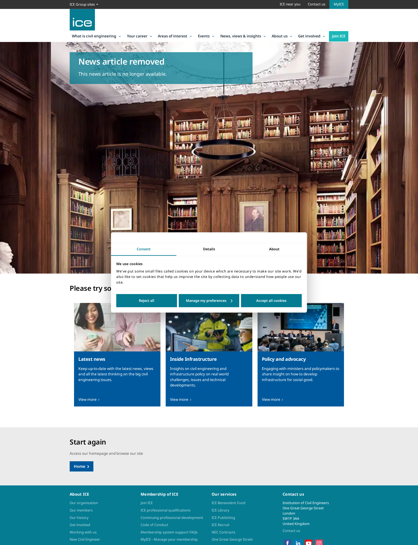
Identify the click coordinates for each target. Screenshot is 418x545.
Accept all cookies (271, 300)
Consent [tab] (144, 249)
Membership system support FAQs (169, 532)
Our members (81, 510)
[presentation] (117, 355)
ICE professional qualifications (165, 510)
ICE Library (220, 510)
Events (204, 35)
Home (79, 466)
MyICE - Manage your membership (169, 539)
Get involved (309, 35)
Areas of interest (172, 35)
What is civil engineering (94, 35)
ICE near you (290, 4)
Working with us (83, 532)
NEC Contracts (223, 532)
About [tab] (274, 249)
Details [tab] (209, 249)
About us (280, 35)
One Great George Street (232, 539)
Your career (137, 35)
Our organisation (84, 502)
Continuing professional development (172, 517)
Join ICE (338, 35)
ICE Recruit (220, 524)
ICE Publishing (223, 517)
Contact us (316, 4)
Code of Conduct (154, 524)
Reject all (146, 300)
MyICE (339, 4)
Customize (209, 300)
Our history (79, 517)
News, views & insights (240, 35)
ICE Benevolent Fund (228, 502)
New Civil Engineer (85, 539)
